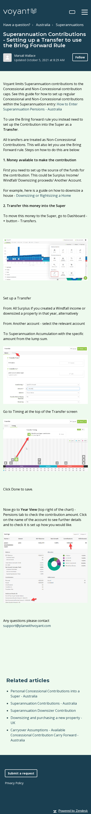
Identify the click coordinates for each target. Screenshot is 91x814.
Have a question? (16, 24)
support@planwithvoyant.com (27, 625)
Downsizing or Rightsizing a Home (43, 195)
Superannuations (70, 24)
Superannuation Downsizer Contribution (43, 710)
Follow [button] (80, 57)
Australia (43, 24)
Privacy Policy (14, 783)
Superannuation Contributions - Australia (44, 703)
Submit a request (21, 773)
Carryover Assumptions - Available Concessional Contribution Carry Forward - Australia (45, 735)
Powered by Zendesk (73, 811)
